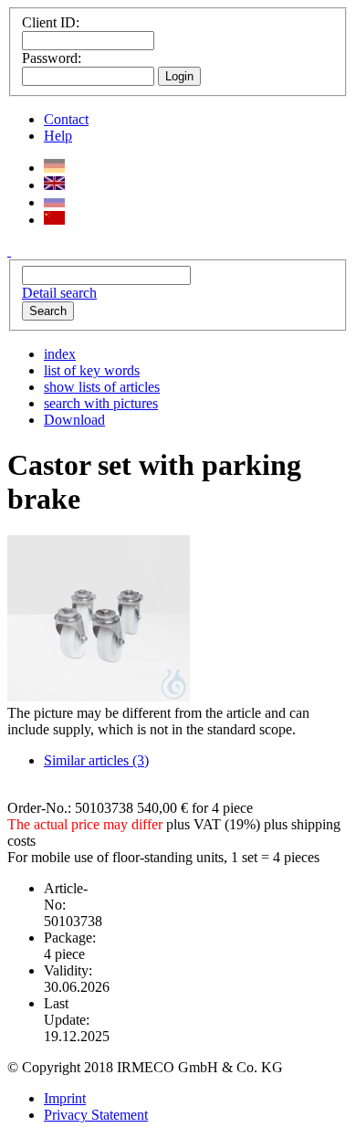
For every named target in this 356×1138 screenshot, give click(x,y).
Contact (66, 119)
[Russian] (54, 202)
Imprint (65, 1098)
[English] (54, 185)
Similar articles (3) (96, 760)
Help (58, 135)
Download (74, 419)
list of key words (92, 370)
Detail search (59, 292)
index (60, 354)
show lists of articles (102, 387)
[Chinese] (54, 219)
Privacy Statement (96, 1114)
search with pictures (101, 403)
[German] (54, 167)
